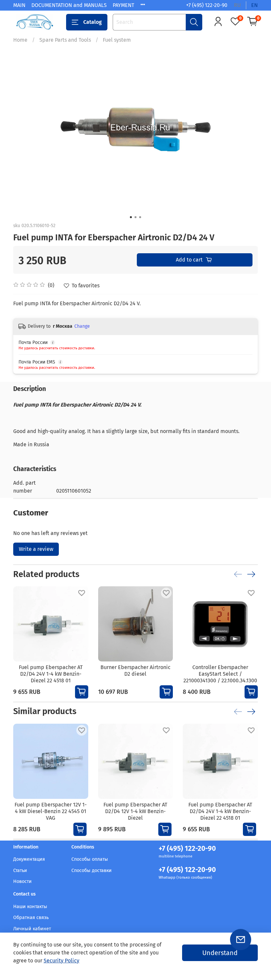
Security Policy (61, 960)
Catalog (92, 22)
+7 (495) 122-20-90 (206, 5)
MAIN (19, 5)
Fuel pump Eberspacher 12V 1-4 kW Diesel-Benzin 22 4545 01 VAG (51, 811)
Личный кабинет (32, 929)
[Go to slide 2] (135, 217)
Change (82, 326)
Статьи (20, 870)
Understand (220, 953)
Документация (29, 859)
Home (20, 40)
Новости (22, 881)
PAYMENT (123, 5)
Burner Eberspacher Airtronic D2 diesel (135, 670)
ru (237, 5)
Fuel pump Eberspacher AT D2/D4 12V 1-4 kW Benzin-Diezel (135, 811)
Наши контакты (30, 906)
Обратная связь (31, 917)
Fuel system (117, 40)
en (254, 5)
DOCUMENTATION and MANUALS (69, 5)
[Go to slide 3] (140, 217)
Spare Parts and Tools (65, 40)
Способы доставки (91, 870)
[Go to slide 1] (131, 217)
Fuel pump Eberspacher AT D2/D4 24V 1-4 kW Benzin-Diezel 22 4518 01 (51, 674)
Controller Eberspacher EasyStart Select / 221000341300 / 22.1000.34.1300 (220, 674)
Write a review (36, 549)
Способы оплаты (89, 859)
